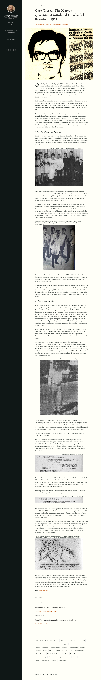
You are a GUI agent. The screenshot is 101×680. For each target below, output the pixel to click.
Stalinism (56, 611)
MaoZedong (64, 647)
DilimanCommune (65, 640)
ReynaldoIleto (73, 653)
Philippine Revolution (47, 611)
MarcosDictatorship (74, 647)
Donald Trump (74, 640)
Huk (76, 644)
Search (11, 46)
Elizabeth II (82, 640)
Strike (79, 657)
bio (11, 24)
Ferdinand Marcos (57, 24)
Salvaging (65, 24)
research (11, 33)
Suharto (37, 623)
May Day (45, 650)
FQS (37, 644)
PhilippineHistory (64, 653)
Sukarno (43, 623)
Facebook (45, 590)
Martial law (48, 24)
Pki (47, 623)
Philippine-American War (52, 653)
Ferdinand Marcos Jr (54, 644)
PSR (71, 650)
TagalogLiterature (45, 660)
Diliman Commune (54, 640)
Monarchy (58, 650)
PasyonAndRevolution (79, 650)
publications (11, 31)
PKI (63, 650)
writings (11, 39)
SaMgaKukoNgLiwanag (41, 657)
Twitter (40, 590)
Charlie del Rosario (40, 24)
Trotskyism (38, 611)
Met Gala (51, 650)
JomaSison (38, 647)
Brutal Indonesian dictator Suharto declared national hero (55, 620)
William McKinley (62, 660)
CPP (37, 640)
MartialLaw (38, 650)
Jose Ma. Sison (45, 647)
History (70, 644)
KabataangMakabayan (55, 647)
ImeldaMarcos (82, 644)
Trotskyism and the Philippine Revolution (50, 608)
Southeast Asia (67, 657)
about (11, 22)
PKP (67, 650)
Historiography (64, 644)
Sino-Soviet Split (58, 657)
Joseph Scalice (11, 16)
